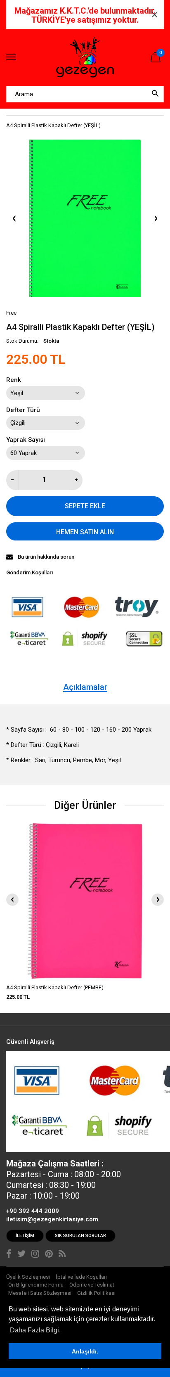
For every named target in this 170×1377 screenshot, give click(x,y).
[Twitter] (21, 1254)
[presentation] (12, 900)
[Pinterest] (49, 1254)
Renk (13, 380)
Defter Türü (23, 410)
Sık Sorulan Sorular (80, 1235)
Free (11, 313)
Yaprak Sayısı (25, 439)
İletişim (25, 1235)
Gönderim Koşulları (29, 572)
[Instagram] (35, 1254)
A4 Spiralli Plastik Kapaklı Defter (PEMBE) (55, 987)
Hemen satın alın (85, 532)
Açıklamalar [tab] (85, 687)
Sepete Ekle (85, 506)
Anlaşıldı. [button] (85, 1351)
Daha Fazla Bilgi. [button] (35, 1330)
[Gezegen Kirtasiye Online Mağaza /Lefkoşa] (85, 58)
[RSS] (62, 1254)
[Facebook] (9, 1254)
